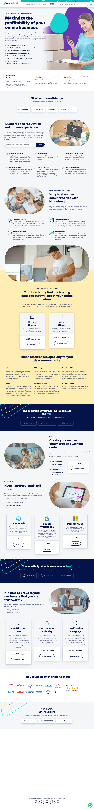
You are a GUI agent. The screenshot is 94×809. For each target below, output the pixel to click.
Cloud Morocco (43, 4)
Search (40, 144)
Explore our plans (79, 468)
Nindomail (19, 523)
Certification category (75, 630)
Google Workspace (47, 525)
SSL (78, 4)
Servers (62, 4)
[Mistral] (58, 802)
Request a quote (58, 1)
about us (43, 1)
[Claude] (41, 802)
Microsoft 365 (75, 523)
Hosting (32, 323)
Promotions (36, 1)
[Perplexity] (52, 802)
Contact (51, 1)
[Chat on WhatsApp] (90, 805)
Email (56, 4)
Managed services (70, 4)
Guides (29, 1)
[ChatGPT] (36, 802)
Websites (51, 4)
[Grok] (47, 802)
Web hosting (34, 4)
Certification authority (46, 630)
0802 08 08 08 (69, 1)
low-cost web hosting (49, 390)
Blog (24, 1)
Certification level (18, 630)
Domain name (26, 4)
